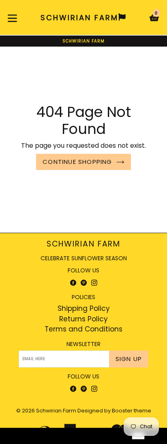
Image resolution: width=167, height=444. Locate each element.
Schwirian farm (84, 244)
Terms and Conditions (83, 329)
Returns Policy (83, 319)
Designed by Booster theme (114, 410)
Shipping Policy (84, 308)
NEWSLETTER (83, 344)
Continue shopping (77, 161)
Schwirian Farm (56, 410)
